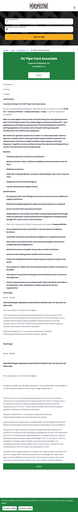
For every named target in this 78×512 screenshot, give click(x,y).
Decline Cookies (25, 508)
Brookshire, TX (22, 50)
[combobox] (39, 21)
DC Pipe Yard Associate (40, 50)
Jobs (13, 50)
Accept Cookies (9, 508)
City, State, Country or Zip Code (7, 26)
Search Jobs (39, 37)
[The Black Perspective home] (39, 5)
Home (6, 50)
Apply (39, 75)
